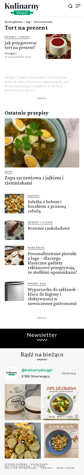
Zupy (9, 171)
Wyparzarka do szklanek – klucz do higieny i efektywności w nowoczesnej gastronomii (53, 296)
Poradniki (36, 247)
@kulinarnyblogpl (36, 370)
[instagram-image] (23, 402)
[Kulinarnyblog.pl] (22, 9)
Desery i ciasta (17, 36)
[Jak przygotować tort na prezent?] (58, 46)
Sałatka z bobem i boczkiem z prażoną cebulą (47, 206)
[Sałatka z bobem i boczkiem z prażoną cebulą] (14, 203)
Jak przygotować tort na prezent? (21, 45)
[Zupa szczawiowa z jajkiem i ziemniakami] (42, 142)
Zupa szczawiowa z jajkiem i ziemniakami (34, 180)
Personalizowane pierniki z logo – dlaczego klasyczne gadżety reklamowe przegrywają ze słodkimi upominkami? (52, 263)
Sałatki (34, 195)
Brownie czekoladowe (49, 228)
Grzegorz (11, 53)
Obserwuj (69, 373)
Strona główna (13, 22)
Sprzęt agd (37, 283)
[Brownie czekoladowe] (14, 230)
